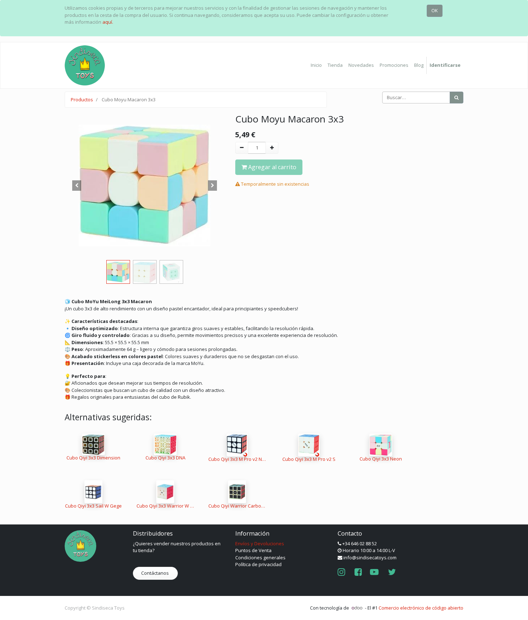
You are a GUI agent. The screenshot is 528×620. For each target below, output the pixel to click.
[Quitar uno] (241, 148)
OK (434, 10)
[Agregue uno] (271, 148)
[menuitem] (316, 65)
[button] (77, 185)
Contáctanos (155, 573)
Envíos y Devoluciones (259, 543)
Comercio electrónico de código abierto (421, 608)
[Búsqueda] (456, 98)
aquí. (107, 22)
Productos (82, 99)
